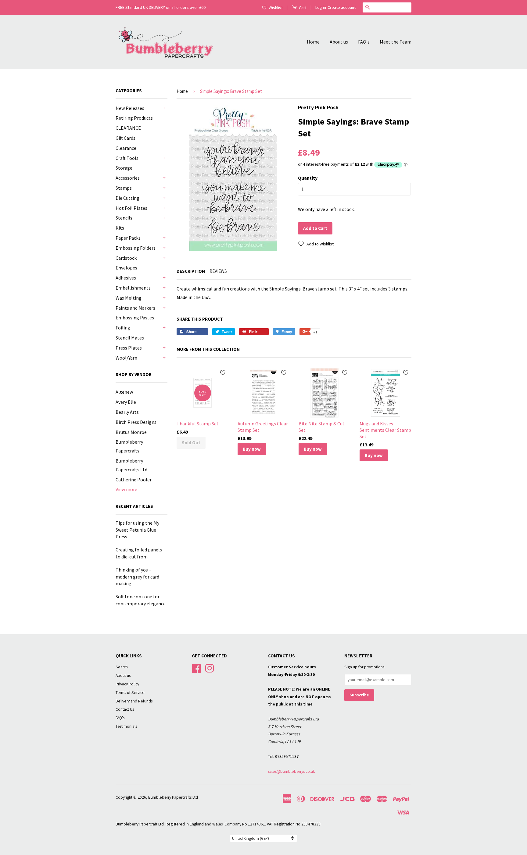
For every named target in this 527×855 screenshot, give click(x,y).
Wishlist (276, 7)
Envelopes (126, 268)
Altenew (124, 392)
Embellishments (133, 288)
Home (313, 42)
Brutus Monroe (131, 432)
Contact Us (125, 709)
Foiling (123, 328)
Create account (342, 7)
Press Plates (129, 348)
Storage (124, 168)
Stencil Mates (130, 338)
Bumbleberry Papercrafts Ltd (173, 797)
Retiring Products (134, 118)
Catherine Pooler (134, 480)
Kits (120, 228)
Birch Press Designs (136, 422)
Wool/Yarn (126, 358)
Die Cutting (127, 198)
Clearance (126, 148)
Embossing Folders (136, 248)
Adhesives (126, 278)
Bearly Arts (127, 412)
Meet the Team (395, 42)
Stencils (124, 218)
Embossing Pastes (135, 318)
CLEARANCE (128, 128)
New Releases (130, 108)
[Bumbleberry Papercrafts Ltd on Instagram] (209, 667)
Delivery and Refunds (134, 701)
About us (339, 42)
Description (191, 271)
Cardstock (126, 258)
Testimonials (126, 726)
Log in (320, 7)
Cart (302, 7)
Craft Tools (127, 158)
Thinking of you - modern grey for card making (137, 576)
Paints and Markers (135, 308)
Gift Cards (125, 138)
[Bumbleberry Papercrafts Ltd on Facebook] (196, 667)
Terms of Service (130, 692)
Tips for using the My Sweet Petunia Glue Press (137, 530)
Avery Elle (126, 402)
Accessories (128, 178)
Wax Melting (129, 298)
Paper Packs (128, 238)
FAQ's (364, 42)
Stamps (124, 188)
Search (122, 667)
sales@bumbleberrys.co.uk (291, 771)
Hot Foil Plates (131, 208)
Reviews (218, 271)
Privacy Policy (127, 684)
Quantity (307, 178)
